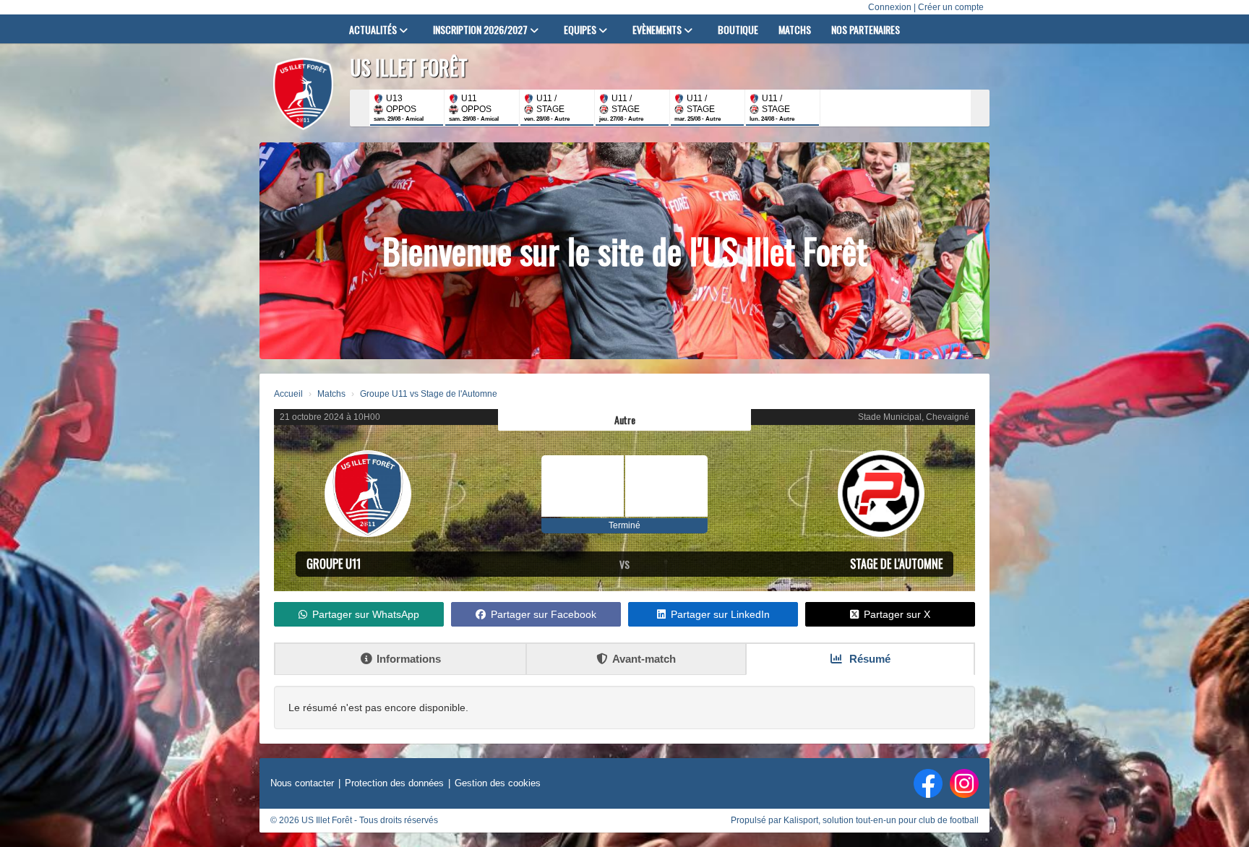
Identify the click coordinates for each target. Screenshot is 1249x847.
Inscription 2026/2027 (481, 29)
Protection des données (394, 783)
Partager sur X (897, 614)
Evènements (658, 29)
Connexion (889, 7)
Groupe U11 (333, 563)
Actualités (374, 29)
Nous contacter (302, 783)
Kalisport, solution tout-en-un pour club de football (881, 820)
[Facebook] (928, 783)
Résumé (868, 659)
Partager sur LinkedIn (720, 614)
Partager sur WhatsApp (365, 614)
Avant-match (644, 659)
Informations (409, 659)
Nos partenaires (865, 29)
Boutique (738, 29)
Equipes (581, 29)
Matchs (794, 29)
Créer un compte (951, 7)
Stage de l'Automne (896, 563)
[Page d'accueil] (303, 94)
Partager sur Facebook (543, 614)
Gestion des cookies (498, 783)
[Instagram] (964, 783)
